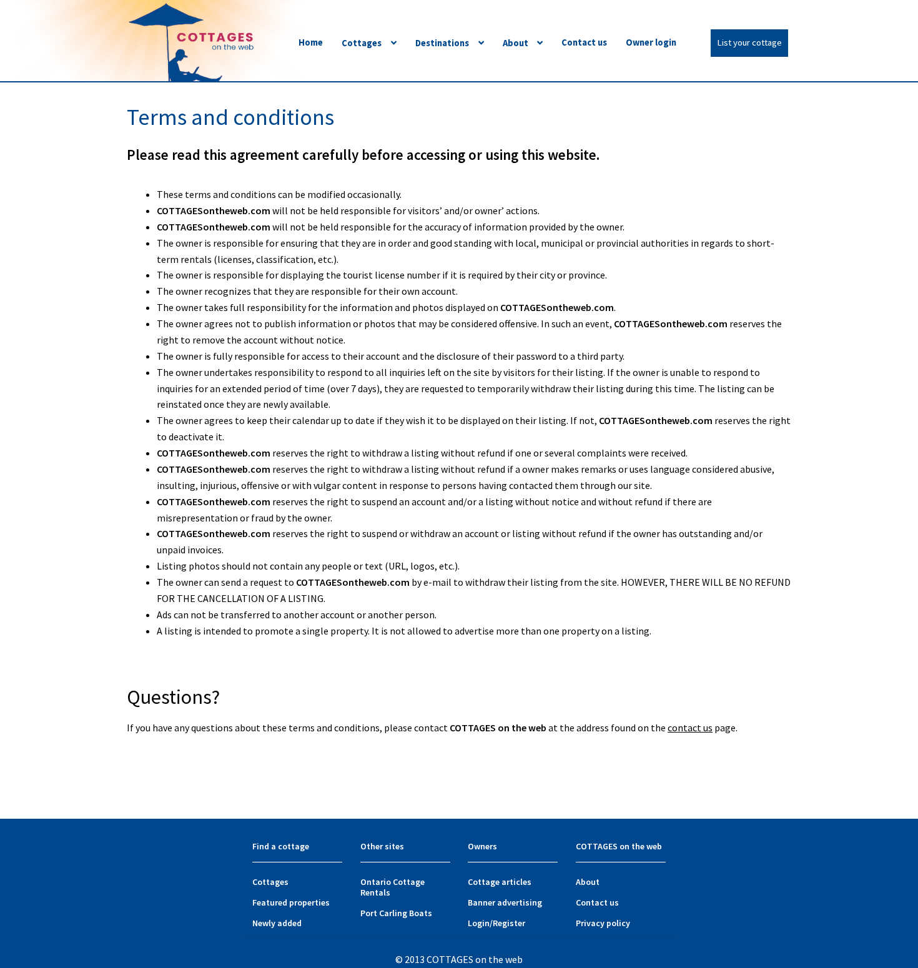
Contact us (584, 42)
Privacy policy (603, 923)
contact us (690, 727)
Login (479, 923)
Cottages (362, 43)
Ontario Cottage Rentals (392, 887)
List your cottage (749, 42)
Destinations (442, 43)
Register (509, 923)
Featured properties (291, 902)
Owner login (651, 42)
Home (311, 42)
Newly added (277, 923)
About (515, 43)
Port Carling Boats (396, 913)
